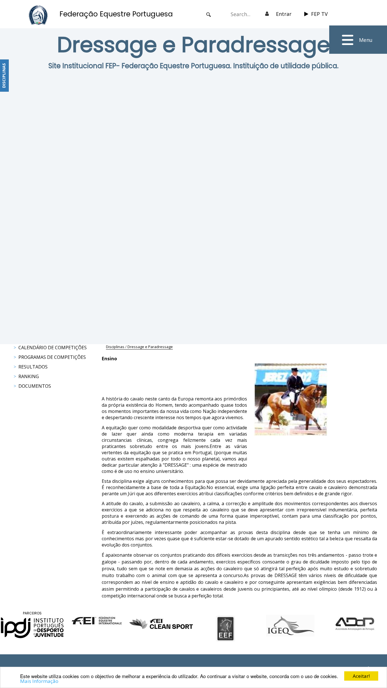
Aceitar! (361, 676)
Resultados (33, 367)
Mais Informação (39, 681)
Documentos (34, 386)
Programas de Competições (52, 357)
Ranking (28, 376)
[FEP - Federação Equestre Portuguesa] (38, 14)
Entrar (284, 13)
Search (209, 14)
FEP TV (319, 13)
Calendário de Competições (52, 347)
